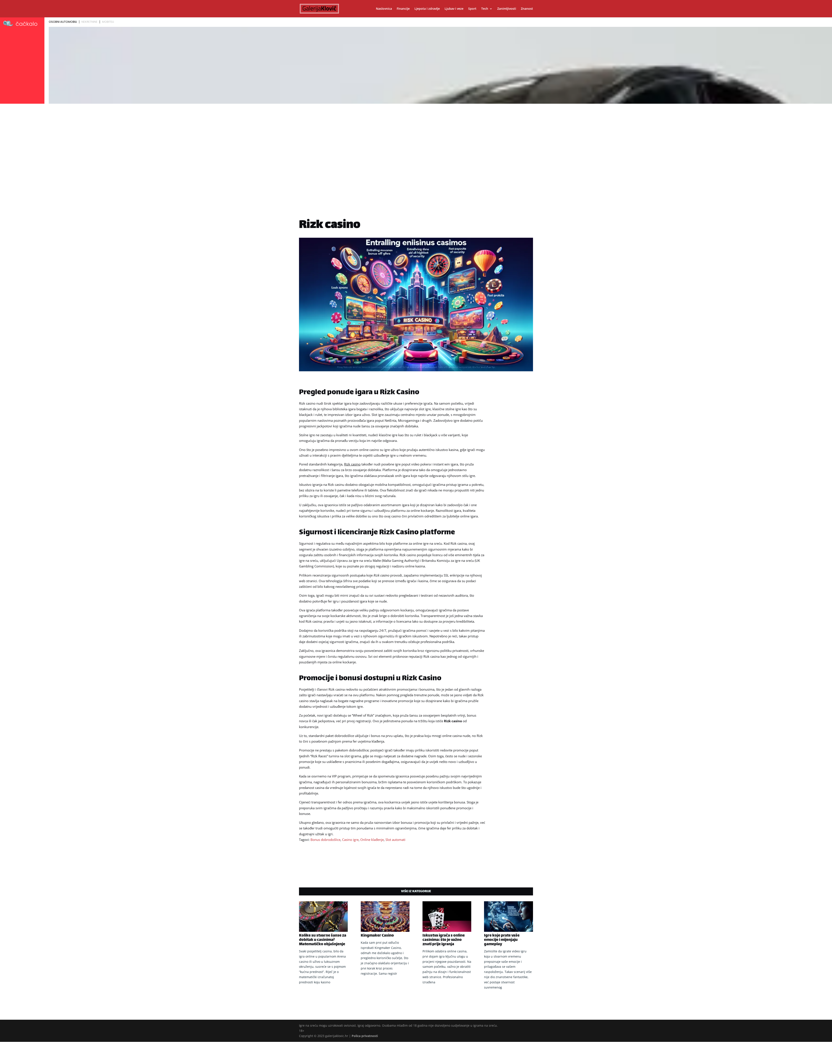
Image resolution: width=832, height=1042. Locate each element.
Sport (472, 9)
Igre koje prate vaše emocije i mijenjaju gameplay (502, 940)
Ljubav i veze (454, 9)
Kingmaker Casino (377, 935)
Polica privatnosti (365, 1036)
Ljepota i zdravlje (427, 9)
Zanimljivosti (506, 9)
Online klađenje (372, 839)
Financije (403, 9)
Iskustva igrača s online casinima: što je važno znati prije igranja (443, 940)
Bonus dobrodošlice (325, 839)
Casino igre (350, 839)
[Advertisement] (416, 137)
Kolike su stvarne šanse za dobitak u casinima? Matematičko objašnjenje (322, 940)
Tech (484, 9)
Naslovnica (384, 9)
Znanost (527, 9)
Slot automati (395, 839)
